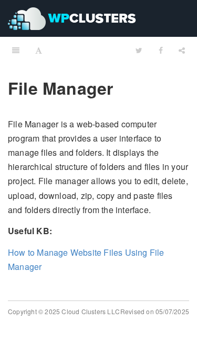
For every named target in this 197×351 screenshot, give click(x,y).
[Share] (182, 50)
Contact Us (81, 57)
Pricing (30, 57)
